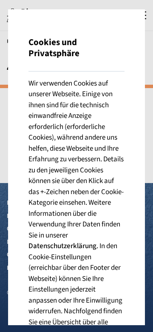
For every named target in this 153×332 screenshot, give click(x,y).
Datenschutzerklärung (62, 246)
